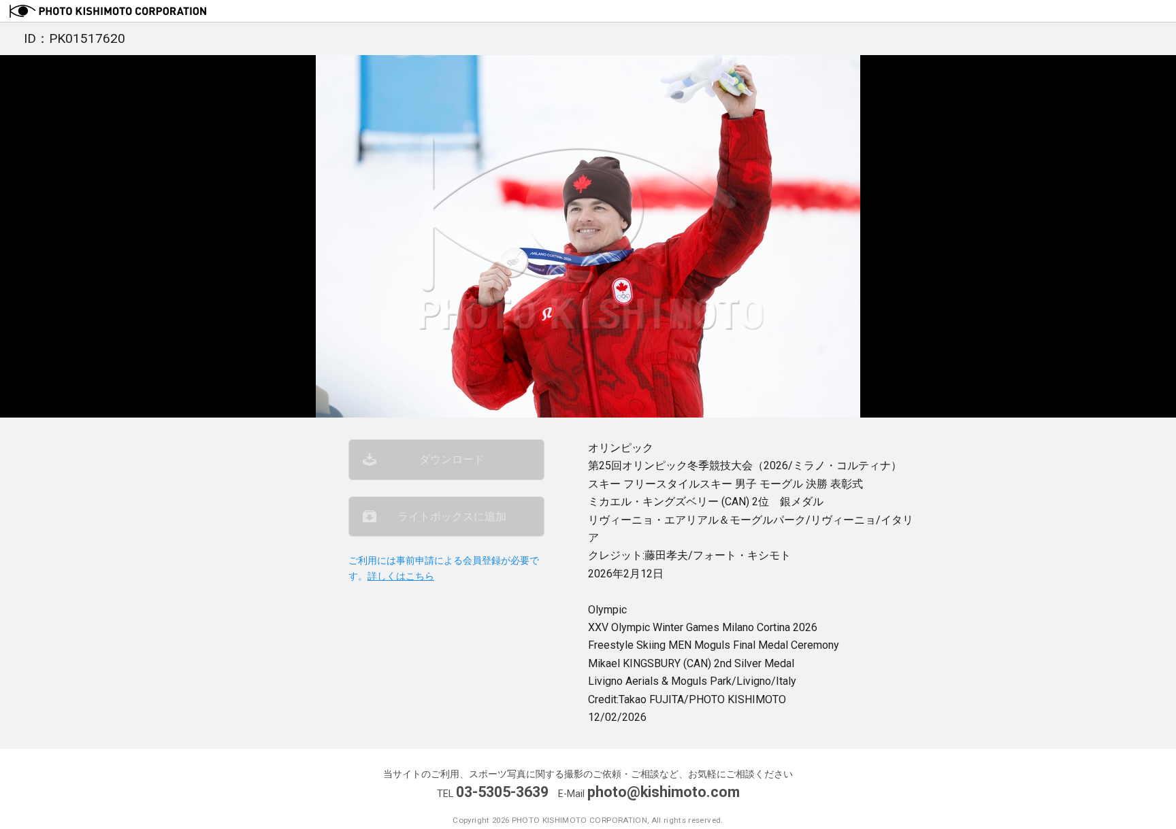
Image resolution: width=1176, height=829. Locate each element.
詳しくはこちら (401, 576)
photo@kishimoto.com (663, 791)
